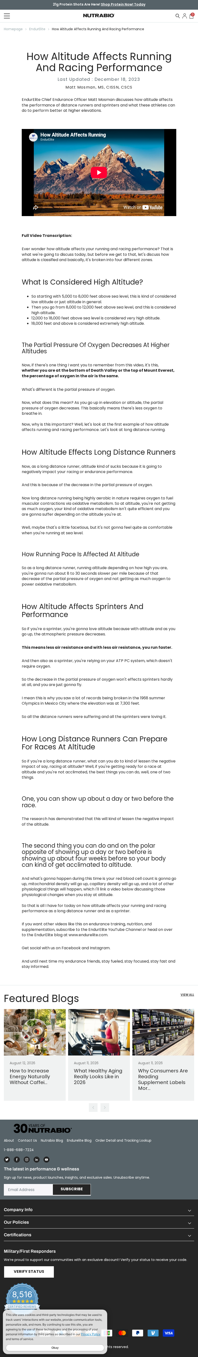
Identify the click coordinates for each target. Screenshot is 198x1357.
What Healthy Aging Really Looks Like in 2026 (98, 1076)
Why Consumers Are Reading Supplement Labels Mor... (163, 1079)
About (9, 1140)
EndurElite (37, 29)
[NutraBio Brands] (40, 1128)
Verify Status (29, 1271)
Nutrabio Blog (52, 1140)
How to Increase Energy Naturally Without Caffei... (30, 1076)
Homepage (13, 29)
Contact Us (27, 1140)
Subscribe (72, 1189)
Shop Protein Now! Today (123, 5)
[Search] (177, 16)
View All (187, 995)
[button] (99, 1209)
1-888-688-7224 (19, 1149)
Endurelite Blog (79, 1140)
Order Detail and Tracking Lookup (123, 1140)
